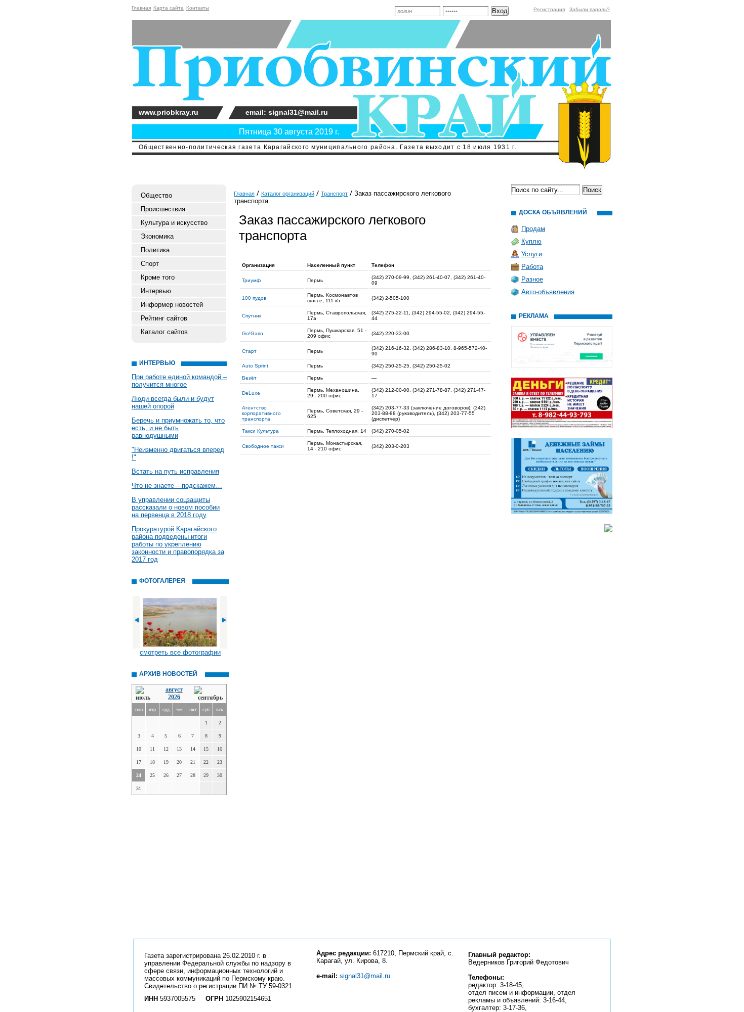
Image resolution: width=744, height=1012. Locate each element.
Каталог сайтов (164, 332)
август (174, 689)
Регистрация (549, 9)
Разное (532, 279)
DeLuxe (251, 393)
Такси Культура (260, 431)
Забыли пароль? (589, 9)
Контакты (197, 8)
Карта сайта (168, 8)
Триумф (251, 280)
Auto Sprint (255, 366)
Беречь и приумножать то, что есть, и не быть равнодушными (178, 428)
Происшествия (163, 209)
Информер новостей (172, 304)
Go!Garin (252, 333)
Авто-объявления (547, 292)
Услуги (531, 254)
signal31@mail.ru (365, 976)
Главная (141, 8)
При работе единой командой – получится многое (179, 380)
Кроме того (158, 277)
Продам (533, 229)
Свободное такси (263, 446)
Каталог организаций (287, 194)
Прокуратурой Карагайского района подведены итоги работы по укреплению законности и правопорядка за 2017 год (178, 544)
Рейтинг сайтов (164, 318)
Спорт (150, 263)
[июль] (145, 694)
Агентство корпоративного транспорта (261, 413)
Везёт (249, 378)
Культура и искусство (174, 222)
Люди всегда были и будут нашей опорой (173, 402)
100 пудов (254, 298)
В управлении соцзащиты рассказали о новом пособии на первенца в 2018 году (176, 507)
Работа (532, 266)
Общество (156, 195)
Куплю (531, 241)
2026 (174, 697)
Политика (155, 250)
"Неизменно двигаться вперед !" (178, 453)
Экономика (157, 236)
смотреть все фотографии (180, 652)
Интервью (156, 291)
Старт (249, 351)
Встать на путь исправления (175, 471)
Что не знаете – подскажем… (177, 485)
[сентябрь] (208, 694)
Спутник (251, 315)
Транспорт (334, 194)
